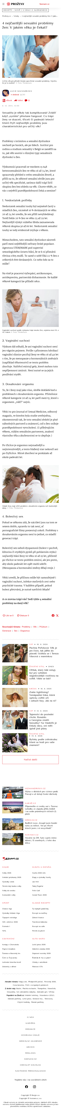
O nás (30, 1017)
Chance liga (7, 909)
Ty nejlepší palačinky (40, 909)
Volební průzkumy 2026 (11, 877)
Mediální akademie (30, 1041)
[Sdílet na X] (57, 615)
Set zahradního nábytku (25, 992)
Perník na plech (38, 931)
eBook (9, 100)
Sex (15, 631)
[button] (30, 56)
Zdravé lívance (38, 918)
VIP (31, 644)
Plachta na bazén (29, 988)
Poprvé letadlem (8, 949)
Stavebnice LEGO (47, 995)
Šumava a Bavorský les (11, 953)
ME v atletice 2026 (10, 922)
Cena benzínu (18, 985)
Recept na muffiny (39, 913)
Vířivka (51, 992)
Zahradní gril (42, 992)
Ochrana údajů (30, 1035)
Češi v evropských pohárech (36, 985)
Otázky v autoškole (39, 962)
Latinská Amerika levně (11, 962)
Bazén (18, 988)
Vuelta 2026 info (39, 873)
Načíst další (30, 759)
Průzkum (43, 627)
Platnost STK (37, 967)
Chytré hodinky (23, 1002)
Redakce (30, 1029)
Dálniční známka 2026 (41, 949)
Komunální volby (8, 895)
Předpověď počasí (35, 982)
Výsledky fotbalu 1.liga (11, 913)
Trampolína (41, 988)
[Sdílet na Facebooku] (53, 615)
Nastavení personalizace (30, 1071)
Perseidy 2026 (50, 982)
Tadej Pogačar (37, 886)
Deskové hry (38, 999)
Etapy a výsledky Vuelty (41, 877)
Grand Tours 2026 (39, 895)
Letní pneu (26, 999)
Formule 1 (6, 926)
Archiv (30, 1047)
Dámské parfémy (14, 999)
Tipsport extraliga (9, 918)
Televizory (49, 999)
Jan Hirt (35, 882)
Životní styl (36, 667)
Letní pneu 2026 (39, 945)
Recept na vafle (38, 926)
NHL (4, 931)
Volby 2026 (6, 873)
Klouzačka (11, 992)
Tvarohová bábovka (39, 922)
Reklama (30, 1053)
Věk (35, 627)
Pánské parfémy (37, 1002)
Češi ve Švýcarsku (9, 958)
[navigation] (3, 4)
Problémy (26, 627)
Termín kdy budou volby (11, 886)
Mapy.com (23, 982)
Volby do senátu (8, 891)
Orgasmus (25, 631)
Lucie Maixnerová (21, 91)
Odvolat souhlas (30, 1065)
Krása (33, 689)
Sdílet (20, 100)
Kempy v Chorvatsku (10, 945)
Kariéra (30, 1023)
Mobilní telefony (31, 995)
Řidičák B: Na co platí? (41, 958)
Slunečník (51, 988)
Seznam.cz (44, 4)
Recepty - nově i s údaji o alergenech (25, 10)
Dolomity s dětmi (9, 967)
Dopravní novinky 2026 (41, 953)
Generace (6, 631)
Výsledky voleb (8, 882)
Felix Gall (36, 891)
